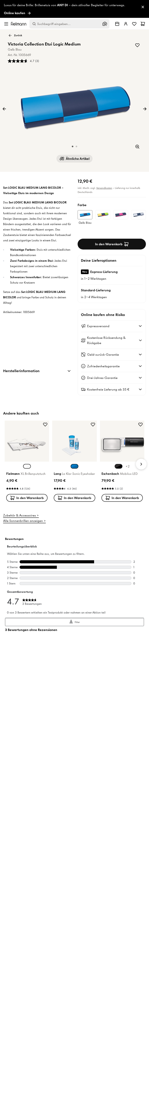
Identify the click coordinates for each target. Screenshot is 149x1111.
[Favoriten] (134, 24)
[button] (72, 146)
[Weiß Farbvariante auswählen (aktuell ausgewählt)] (27, 466)
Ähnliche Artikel (77, 159)
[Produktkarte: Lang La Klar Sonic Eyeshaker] (74, 462)
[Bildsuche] (104, 23)
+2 (128, 466)
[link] (74, 9)
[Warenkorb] (143, 24)
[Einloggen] (126, 24)
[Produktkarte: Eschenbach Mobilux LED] (122, 462)
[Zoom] (137, 147)
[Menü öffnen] (6, 24)
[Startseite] (18, 23)
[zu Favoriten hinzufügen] (137, 45)
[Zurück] (4, 109)
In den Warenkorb (108, 244)
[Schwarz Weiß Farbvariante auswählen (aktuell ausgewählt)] (118, 466)
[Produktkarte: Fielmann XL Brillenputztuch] (27, 462)
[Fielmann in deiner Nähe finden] (117, 24)
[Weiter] (144, 109)
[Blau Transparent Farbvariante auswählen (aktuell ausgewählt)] (74, 466)
